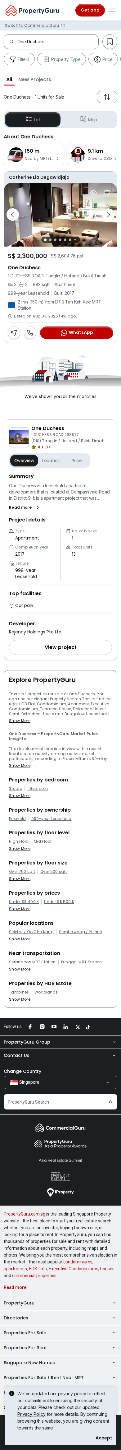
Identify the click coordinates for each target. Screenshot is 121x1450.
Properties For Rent (25, 1348)
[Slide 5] (65, 240)
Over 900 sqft (53, 871)
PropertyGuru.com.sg (24, 1213)
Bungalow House (81, 713)
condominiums (77, 1261)
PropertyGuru (19, 1303)
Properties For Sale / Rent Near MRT (44, 1377)
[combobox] (57, 42)
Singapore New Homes (29, 1363)
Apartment (78, 703)
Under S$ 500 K (59, 901)
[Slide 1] (45, 240)
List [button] (37, 120)
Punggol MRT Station (81, 962)
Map (92, 120)
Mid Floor (43, 841)
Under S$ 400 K (24, 901)
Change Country (22, 1071)
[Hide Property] (93, 193)
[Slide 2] (50, 240)
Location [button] (51, 460)
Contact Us (16, 1055)
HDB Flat (27, 703)
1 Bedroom (37, 788)
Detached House (89, 708)
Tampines (19, 992)
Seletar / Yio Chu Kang (31, 931)
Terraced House (55, 708)
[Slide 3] (55, 240)
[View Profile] (60, 177)
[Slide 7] (75, 239)
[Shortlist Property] (107, 193)
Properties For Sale (25, 1333)
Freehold (17, 818)
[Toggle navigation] (112, 10)
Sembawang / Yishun (80, 931)
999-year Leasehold (51, 818)
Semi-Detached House (31, 713)
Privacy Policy (31, 1414)
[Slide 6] (70, 240)
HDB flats (38, 1268)
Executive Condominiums (73, 1268)
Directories (16, 1318)
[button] (9, 79)
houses (107, 1268)
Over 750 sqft (22, 871)
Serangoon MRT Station (32, 962)
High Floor (19, 841)
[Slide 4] (60, 240)
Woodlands (46, 992)
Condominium (51, 703)
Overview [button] (24, 460)
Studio (15, 788)
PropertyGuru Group (27, 1042)
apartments (15, 1268)
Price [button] (77, 460)
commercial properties (34, 1275)
